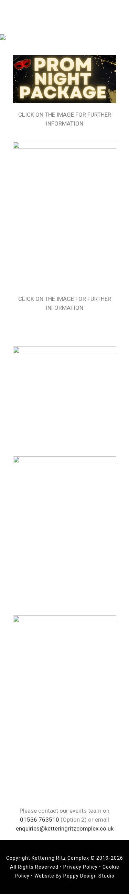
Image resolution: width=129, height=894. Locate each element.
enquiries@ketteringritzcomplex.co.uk (65, 828)
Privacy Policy (81, 867)
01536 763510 (39, 819)
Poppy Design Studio (89, 876)
